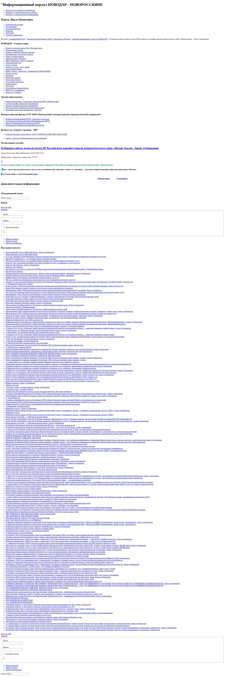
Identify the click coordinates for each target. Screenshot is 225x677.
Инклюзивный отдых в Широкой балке (21, 254)
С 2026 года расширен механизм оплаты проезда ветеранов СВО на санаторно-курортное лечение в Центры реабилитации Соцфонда (59, 562)
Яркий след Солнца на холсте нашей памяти (23, 489)
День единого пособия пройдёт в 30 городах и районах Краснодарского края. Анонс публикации (45, 305)
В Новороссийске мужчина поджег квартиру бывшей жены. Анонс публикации (38, 526)
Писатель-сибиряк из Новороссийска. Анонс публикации (29, 303)
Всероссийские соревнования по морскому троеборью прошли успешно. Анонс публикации (43, 455)
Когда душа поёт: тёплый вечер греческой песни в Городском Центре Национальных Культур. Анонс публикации (51, 472)
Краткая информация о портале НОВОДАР (90, 39)
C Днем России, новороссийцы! (18, 347)
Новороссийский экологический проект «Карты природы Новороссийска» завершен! (40, 276)
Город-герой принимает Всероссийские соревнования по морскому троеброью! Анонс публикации (45, 461)
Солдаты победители (14, 35)
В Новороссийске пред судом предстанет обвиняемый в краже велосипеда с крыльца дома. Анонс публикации (50, 609)
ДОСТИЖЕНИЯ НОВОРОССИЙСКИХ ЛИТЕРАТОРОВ (29, 590)
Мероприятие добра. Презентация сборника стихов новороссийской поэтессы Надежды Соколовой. (46, 294)
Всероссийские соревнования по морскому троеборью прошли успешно (34, 457)
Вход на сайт (6, 207)
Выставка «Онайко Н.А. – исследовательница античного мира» (31, 259)
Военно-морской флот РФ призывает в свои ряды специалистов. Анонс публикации (39, 467)
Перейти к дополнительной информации (22, 15)
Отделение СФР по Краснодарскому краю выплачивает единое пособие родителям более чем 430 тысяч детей (50, 579)
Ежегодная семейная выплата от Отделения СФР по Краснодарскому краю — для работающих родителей (48, 480)
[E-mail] (37, 157)
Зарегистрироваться (14, 243)
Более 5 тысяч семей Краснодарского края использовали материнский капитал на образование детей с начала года (51, 377)
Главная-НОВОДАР (17, 39)
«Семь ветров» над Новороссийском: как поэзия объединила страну (33, 332)
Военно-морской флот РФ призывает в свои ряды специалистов (31, 470)
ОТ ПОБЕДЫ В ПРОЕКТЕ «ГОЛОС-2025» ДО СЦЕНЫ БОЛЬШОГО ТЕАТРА (37, 567)
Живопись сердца (13, 413)
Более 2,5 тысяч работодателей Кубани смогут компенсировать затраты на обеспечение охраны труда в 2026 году (51, 379)
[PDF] (33, 157)
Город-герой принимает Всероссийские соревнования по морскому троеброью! (37, 459)
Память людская (12, 385)
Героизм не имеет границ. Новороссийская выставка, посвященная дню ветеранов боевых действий (46, 318)
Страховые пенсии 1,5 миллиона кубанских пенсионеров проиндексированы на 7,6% (40, 607)
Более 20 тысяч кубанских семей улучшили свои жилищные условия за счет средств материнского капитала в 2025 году (54, 581)
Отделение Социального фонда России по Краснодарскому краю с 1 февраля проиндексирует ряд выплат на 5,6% (51, 573)
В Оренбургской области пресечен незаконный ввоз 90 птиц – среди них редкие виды (40, 425)
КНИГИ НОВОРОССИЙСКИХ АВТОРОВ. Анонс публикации (31, 436)
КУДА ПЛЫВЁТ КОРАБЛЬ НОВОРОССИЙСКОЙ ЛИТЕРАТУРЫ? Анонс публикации (41, 354)
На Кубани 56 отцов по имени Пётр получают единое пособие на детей (34, 301)
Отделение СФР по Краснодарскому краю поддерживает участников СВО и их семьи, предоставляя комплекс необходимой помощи (59, 508)
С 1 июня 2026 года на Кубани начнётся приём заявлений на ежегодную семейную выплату (42, 362)
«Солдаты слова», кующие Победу (19, 389)
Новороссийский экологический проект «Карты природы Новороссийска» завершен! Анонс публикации (48, 273)
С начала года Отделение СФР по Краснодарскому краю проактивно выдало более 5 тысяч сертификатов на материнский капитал (58, 429)
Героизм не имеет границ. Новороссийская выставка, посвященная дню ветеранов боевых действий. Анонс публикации (54, 316)
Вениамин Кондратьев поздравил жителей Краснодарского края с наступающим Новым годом (44, 617)
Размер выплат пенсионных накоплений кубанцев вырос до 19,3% (32, 278)
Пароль (6, 221)
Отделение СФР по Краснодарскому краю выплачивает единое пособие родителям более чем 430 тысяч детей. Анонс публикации (58, 577)
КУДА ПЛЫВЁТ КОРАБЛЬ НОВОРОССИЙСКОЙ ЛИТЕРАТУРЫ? (33, 356)
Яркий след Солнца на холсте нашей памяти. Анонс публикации (32, 486)
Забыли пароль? (12, 239)
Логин (5, 214)
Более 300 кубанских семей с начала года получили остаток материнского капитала (39, 288)
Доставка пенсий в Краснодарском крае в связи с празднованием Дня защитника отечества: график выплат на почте (52, 537)
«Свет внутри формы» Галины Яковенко (22, 341)
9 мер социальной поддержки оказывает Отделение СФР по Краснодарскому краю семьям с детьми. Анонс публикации (54, 358)
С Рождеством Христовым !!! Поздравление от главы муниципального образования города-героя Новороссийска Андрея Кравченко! (59, 613)
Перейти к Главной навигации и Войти (21, 12)
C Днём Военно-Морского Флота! (19, 284)
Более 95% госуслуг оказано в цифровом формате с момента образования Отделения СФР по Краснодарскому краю (52, 297)
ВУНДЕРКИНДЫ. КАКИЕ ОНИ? (19, 600)
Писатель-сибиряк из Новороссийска (20, 307)
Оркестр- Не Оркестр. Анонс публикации (22, 265)
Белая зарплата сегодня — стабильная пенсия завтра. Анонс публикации (35, 423)
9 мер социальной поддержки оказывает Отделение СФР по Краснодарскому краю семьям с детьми (46, 360)
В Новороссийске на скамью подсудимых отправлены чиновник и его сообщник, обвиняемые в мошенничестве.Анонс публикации (59, 366)
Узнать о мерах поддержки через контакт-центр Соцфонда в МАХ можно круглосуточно (41, 499)
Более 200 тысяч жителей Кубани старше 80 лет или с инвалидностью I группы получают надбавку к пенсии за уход (52, 381)
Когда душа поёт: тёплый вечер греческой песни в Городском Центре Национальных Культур (43, 474)
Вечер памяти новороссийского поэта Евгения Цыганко (28, 493)
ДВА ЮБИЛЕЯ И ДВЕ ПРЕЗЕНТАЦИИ (22, 516)
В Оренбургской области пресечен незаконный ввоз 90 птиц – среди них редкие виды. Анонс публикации (48, 427)
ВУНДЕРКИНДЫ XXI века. (17, 598)
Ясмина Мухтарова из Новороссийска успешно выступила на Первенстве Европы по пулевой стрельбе (47, 556)
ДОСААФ (10, 33)
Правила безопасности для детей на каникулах (24, 320)
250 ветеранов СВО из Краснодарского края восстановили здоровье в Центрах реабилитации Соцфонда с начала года (53, 402)
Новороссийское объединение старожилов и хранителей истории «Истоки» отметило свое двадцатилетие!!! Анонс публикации (57, 349)
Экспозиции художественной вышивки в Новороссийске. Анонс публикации (37, 619)
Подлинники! (11, 27)
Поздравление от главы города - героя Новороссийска (27, 531)
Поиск (4, 198)
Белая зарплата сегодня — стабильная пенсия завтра (26, 417)
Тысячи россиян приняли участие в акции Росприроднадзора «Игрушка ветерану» (39, 392)
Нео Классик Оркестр (14, 271)
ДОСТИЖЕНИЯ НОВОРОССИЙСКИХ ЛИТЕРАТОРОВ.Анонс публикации (37, 588)
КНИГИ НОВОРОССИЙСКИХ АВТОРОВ (23, 438)
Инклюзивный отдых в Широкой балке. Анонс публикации (30, 252)
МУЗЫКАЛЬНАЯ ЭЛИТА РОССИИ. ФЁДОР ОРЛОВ (28, 518)
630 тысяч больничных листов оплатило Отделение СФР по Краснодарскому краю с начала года (44, 345)
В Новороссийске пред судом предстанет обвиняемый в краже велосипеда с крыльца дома (42, 611)
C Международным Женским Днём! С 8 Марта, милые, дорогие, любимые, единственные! (42, 505)
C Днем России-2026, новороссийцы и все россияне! (27, 343)
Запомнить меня (12, 227)
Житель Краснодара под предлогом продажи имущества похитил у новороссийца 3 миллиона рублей (46, 444)
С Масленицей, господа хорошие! (19, 533)
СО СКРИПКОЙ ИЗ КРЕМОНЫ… (20, 602)
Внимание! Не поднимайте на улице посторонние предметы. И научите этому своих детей (42, 512)
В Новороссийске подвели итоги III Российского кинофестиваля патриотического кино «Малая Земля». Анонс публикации (80, 148)
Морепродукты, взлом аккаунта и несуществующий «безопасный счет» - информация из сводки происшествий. (50, 592)
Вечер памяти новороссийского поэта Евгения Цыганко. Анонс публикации (36, 491)
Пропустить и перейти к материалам (20, 10)
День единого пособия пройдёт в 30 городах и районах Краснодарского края (36, 309)
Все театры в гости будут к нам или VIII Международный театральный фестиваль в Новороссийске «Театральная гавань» (54, 269)
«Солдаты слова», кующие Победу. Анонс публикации (28, 387)
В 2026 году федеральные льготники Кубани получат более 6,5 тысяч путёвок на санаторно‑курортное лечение (50, 446)
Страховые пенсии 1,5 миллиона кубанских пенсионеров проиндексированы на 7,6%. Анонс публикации (48, 605)
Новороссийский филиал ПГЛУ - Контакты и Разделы (49, 39)
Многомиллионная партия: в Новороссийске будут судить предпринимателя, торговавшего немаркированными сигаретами (55, 552)
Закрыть (4, 209)
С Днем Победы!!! (13, 398)
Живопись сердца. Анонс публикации (21, 408)
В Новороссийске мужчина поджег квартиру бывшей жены (30, 529)
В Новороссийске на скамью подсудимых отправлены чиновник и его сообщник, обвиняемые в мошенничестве (51, 368)
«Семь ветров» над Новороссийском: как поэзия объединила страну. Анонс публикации (41, 330)
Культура (9, 31)
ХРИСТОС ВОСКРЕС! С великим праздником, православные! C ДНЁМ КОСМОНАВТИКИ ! (44, 453)
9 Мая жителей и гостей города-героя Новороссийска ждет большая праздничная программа (43, 404)
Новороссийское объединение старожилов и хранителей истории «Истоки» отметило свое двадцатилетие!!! (49, 351)
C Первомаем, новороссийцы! (18, 406)
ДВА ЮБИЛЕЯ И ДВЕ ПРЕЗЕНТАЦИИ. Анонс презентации (30, 514)
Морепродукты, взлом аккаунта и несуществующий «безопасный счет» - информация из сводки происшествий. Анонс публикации (58, 596)
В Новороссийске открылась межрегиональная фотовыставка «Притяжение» (36, 465)
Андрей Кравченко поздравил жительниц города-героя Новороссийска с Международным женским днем (48, 503)
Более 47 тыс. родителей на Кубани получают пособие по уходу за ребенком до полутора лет (43, 263)
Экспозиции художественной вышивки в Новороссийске (29, 621)
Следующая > (122, 179)
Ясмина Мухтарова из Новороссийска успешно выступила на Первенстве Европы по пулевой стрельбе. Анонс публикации (55, 554)
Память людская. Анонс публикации (20, 383)
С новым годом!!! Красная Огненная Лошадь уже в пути (28, 615)
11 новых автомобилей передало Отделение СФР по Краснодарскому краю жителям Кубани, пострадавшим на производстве (56, 400)
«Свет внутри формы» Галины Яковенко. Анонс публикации (30, 339)
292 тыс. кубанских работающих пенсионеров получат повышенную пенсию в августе (40, 280)
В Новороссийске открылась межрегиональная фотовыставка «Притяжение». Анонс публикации (45, 463)
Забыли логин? (12, 241)
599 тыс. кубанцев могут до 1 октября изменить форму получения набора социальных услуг (43, 261)
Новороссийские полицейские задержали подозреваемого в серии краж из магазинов (40, 501)
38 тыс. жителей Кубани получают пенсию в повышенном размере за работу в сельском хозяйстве (45, 326)
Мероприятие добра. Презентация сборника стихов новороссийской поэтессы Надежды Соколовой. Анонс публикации (54, 290)
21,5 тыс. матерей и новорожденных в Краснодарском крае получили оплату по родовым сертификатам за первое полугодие (56, 257)
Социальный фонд (13, 29)
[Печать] (35, 157)
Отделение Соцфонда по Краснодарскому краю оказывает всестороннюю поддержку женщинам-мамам (47, 495)
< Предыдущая (103, 179)
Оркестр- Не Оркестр (14, 267)
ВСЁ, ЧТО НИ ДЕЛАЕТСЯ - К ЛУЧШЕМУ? (24, 520)
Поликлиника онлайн (14, 25)
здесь (35, 174)
